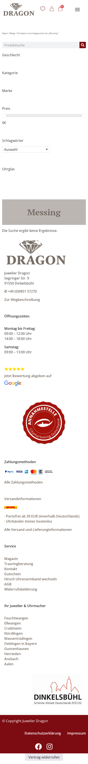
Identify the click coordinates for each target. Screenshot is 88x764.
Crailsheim (12, 628)
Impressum (76, 733)
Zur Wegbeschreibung (22, 299)
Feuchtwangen (16, 618)
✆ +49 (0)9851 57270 (20, 291)
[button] (77, 9)
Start (4, 33)
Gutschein (12, 574)
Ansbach (11, 659)
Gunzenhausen (16, 648)
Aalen (8, 664)
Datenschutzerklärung (43, 733)
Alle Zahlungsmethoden (23, 482)
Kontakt (10, 569)
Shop (12, 33)
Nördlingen (13, 633)
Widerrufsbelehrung (20, 589)
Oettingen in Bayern (20, 643)
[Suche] (82, 45)
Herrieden (12, 653)
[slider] (4, 115)
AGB (8, 584)
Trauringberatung (18, 563)
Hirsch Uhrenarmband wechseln (30, 579)
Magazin (11, 558)
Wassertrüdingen (18, 638)
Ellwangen (12, 623)
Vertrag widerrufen (44, 757)
